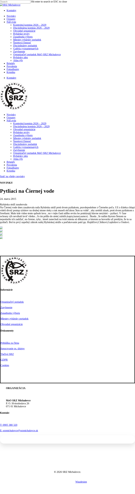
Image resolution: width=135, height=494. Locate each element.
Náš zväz (11, 120)
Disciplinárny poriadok (25, 144)
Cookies (4, 365)
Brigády (11, 162)
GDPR (4, 359)
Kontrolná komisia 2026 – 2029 (29, 123)
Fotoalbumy (13, 167)
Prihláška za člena (9, 343)
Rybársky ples (20, 156)
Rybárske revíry (21, 132)
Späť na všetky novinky (12, 176)
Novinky (11, 114)
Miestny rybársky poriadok (27, 138)
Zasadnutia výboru (23, 135)
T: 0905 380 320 (8, 425)
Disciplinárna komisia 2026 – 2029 (31, 126)
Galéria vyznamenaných (25, 147)
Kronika (11, 170)
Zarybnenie (19, 150)
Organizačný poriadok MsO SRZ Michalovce (37, 153)
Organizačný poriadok (12, 301)
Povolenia (12, 164)
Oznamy (11, 117)
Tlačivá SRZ (7, 354)
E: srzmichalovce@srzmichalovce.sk (19, 430)
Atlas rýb (18, 159)
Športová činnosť (22, 141)
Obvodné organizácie (24, 129)
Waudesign (81, 481)
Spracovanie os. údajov (12, 348)
